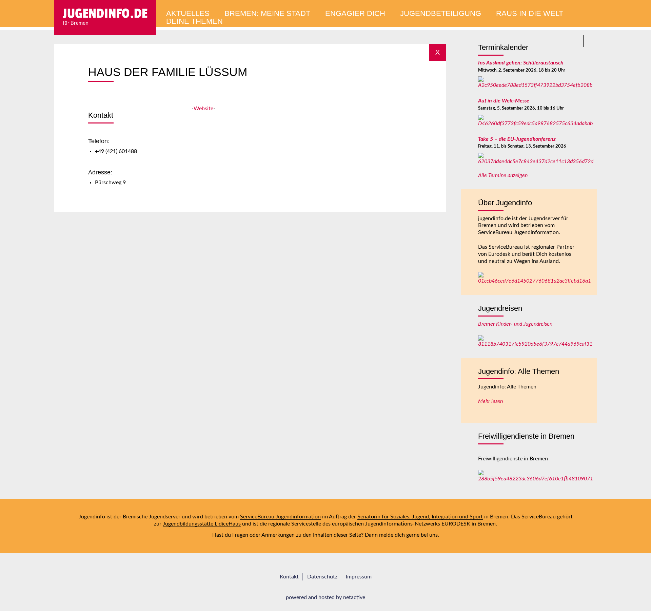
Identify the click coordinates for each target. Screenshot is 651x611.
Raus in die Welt (529, 13)
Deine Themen (194, 21)
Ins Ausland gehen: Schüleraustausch (521, 62)
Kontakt (289, 576)
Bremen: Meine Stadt (267, 13)
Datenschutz (322, 576)
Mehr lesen (490, 401)
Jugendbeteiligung (440, 13)
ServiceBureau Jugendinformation (280, 516)
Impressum (359, 576)
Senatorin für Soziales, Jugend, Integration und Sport (420, 516)
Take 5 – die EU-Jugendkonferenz (517, 139)
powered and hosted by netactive (325, 597)
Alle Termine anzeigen (503, 175)
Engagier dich (355, 13)
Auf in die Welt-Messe (503, 100)
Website (203, 108)
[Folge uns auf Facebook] (591, 41)
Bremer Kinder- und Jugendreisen (515, 324)
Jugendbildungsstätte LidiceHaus (202, 524)
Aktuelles (188, 13)
